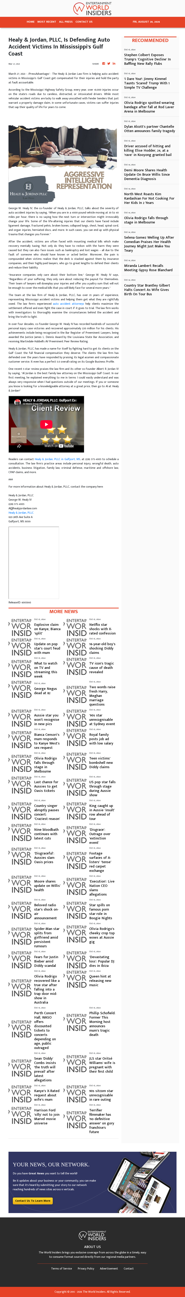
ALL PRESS (66, 21)
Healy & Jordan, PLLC (21, 512)
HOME (31, 21)
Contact (129, 1268)
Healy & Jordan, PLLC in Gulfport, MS (57, 459)
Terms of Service (61, 1268)
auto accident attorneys (68, 303)
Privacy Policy (86, 1268)
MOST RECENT (46, 21)
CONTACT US (84, 21)
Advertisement (109, 1268)
